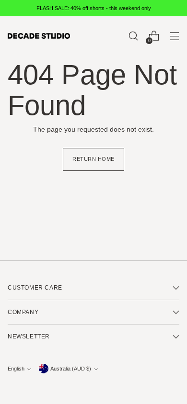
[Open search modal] (133, 36)
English (16, 368)
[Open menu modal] (174, 36)
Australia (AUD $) (70, 368)
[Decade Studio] (39, 36)
